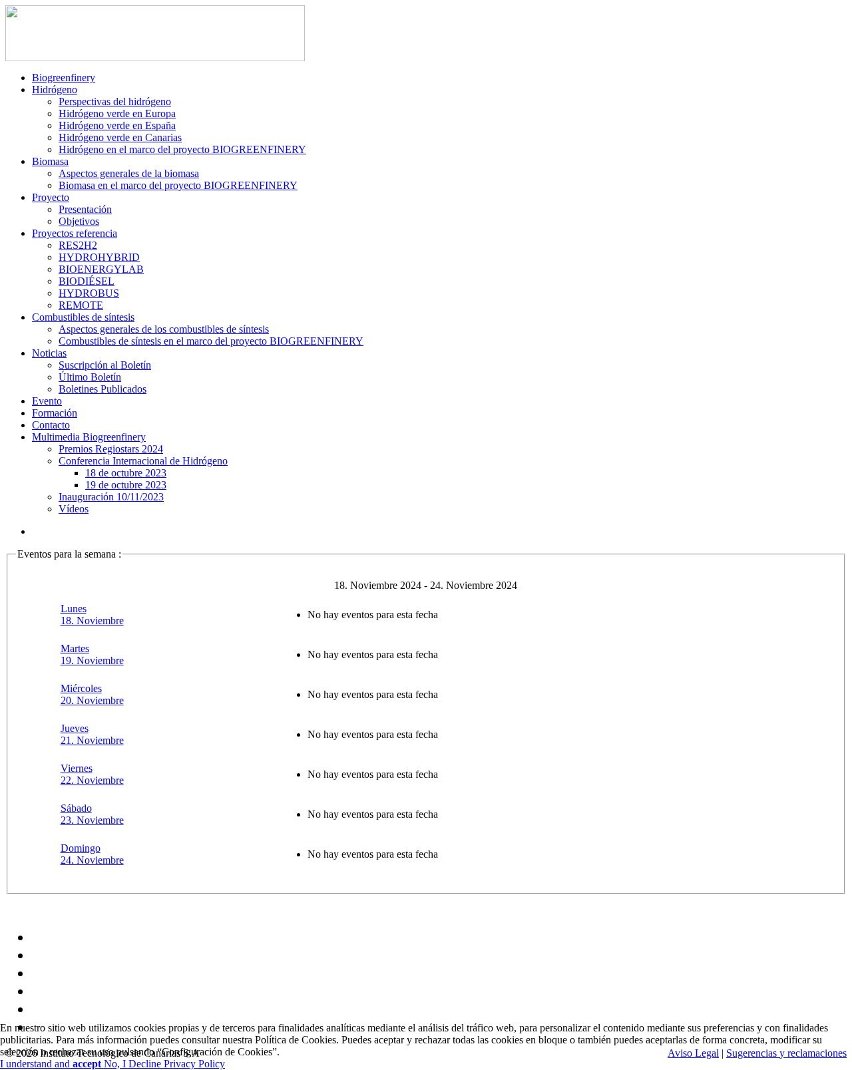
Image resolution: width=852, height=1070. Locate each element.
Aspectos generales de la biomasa (129, 173)
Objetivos (79, 221)
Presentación (85, 209)
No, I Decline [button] (134, 1063)
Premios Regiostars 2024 (111, 448)
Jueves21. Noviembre (92, 734)
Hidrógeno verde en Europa (117, 113)
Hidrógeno (54, 89)
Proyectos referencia (74, 233)
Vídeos (74, 508)
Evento (47, 401)
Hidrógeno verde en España (117, 125)
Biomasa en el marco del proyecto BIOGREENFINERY (178, 185)
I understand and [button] (50, 1063)
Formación (54, 413)
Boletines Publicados (102, 389)
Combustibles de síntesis (83, 317)
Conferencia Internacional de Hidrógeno (143, 460)
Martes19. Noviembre (92, 654)
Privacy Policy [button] (194, 1063)
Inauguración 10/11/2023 (111, 496)
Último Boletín (90, 377)
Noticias (49, 353)
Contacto (51, 425)
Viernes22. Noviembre (92, 774)
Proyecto (50, 197)
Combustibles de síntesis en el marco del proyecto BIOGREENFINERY (211, 341)
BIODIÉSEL (86, 281)
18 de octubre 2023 (125, 472)
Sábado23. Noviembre (92, 814)
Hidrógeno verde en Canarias (120, 137)
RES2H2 (78, 245)
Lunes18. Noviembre (92, 614)
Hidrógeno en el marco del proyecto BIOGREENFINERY (182, 149)
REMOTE (81, 305)
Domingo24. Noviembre (92, 854)
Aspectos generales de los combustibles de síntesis (164, 329)
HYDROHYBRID (99, 257)
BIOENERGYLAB (101, 269)
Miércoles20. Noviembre (92, 694)
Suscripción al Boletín (105, 365)
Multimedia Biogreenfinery (89, 437)
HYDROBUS (89, 293)
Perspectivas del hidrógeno (115, 101)
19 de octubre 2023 (125, 484)
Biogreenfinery (63, 77)
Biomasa (50, 161)
